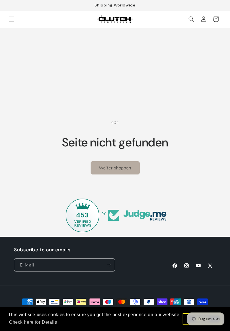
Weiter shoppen (115, 167)
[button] (12, 19)
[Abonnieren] (108, 265)
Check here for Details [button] (33, 322)
